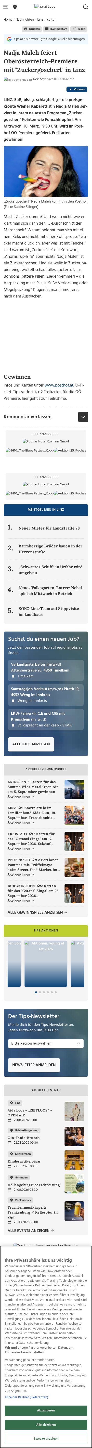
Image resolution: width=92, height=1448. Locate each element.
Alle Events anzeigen (29, 1231)
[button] (6, 7)
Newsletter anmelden (34, 1065)
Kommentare (58, 29)
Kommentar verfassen (28, 417)
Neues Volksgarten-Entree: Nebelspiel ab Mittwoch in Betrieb (51, 590)
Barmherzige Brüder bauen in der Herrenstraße (50, 548)
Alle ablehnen (46, 1424)
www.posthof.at (59, 385)
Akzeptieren (46, 1410)
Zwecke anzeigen (46, 1438)
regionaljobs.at (69, 648)
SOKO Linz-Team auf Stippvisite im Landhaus (49, 611)
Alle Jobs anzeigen (31, 744)
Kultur (51, 20)
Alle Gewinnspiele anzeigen (36, 912)
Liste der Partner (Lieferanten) (26, 1397)
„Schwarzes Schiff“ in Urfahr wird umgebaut (51, 569)
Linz (40, 20)
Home (8, 20)
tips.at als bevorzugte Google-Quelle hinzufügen (49, 39)
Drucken (34, 29)
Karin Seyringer (42, 79)
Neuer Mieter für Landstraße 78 (49, 528)
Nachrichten (25, 20)
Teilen (81, 29)
